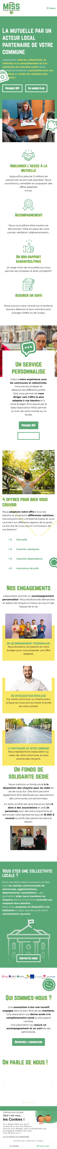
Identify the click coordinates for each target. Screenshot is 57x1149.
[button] (23, 847)
